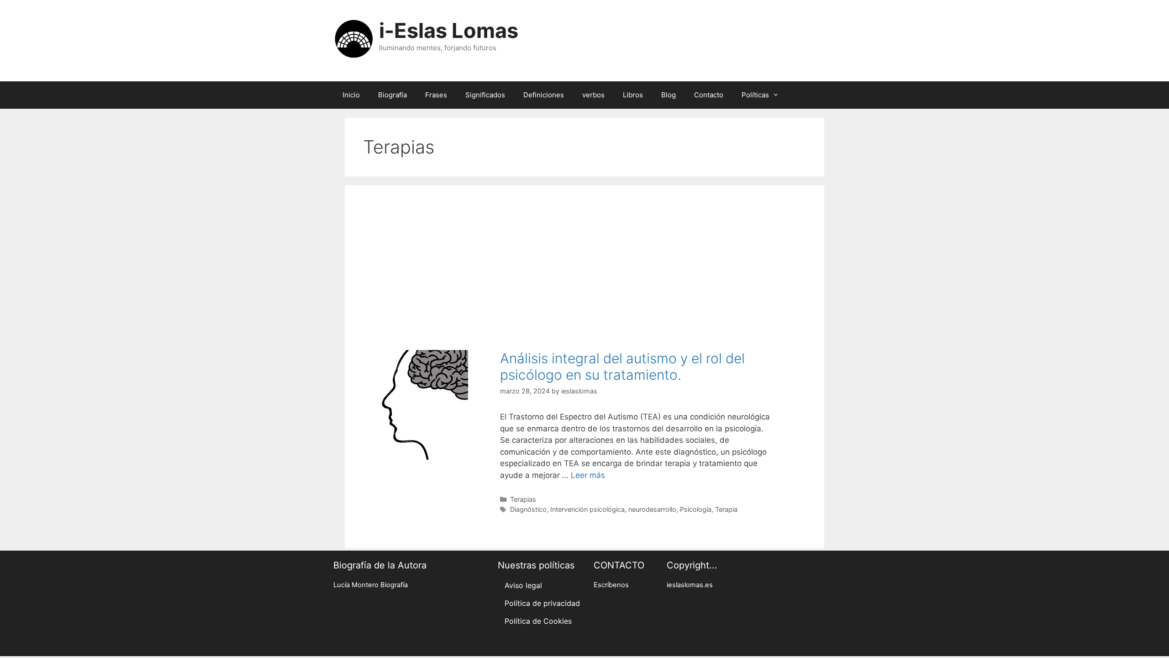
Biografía (392, 94)
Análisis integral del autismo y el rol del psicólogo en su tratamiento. (622, 366)
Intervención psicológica (587, 509)
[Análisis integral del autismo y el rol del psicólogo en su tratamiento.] (413, 457)
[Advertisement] (584, 263)
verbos (593, 94)
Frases (436, 94)
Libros (633, 94)
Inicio (351, 94)
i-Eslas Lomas (448, 30)
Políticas (755, 94)
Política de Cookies (538, 621)
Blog (668, 94)
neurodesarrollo (652, 509)
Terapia (726, 509)
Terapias (523, 499)
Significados (485, 94)
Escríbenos (611, 585)
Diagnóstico (528, 509)
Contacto (708, 94)
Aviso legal (523, 585)
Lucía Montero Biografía (370, 585)
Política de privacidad (542, 603)
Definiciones (543, 94)
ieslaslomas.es (690, 585)
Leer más (588, 475)
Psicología (695, 509)
